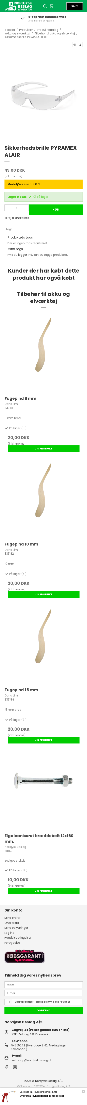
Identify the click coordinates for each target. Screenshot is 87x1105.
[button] (74, 44)
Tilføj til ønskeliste (16, 218)
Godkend (43, 1010)
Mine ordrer (12, 918)
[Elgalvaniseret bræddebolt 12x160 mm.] (44, 790)
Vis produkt (44, 448)
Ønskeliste (11, 923)
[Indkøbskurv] (51, 6)
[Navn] (43, 984)
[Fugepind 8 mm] (44, 353)
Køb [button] (55, 210)
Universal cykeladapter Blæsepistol (42, 1095)
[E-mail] (43, 993)
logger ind (25, 255)
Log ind (9, 933)
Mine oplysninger (16, 928)
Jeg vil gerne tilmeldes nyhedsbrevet (41, 1001)
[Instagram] (15, 1068)
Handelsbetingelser (17, 938)
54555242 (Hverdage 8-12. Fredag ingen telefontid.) (39, 1047)
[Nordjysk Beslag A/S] (18, 6)
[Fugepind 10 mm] (44, 499)
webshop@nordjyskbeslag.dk (32, 1060)
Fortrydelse (12, 943)
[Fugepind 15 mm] (44, 644)
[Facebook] (6, 1068)
